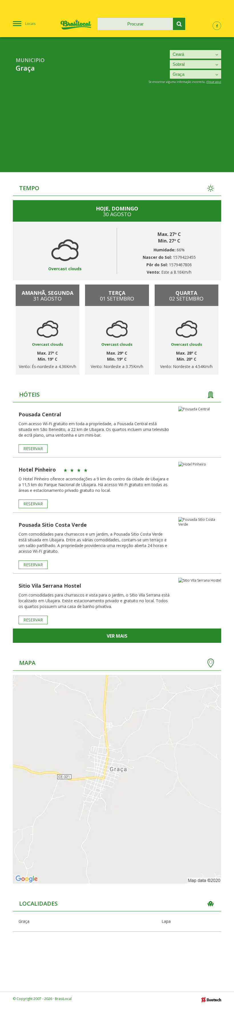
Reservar (33, 448)
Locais (30, 23)
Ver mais (117, 636)
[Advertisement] (117, 132)
